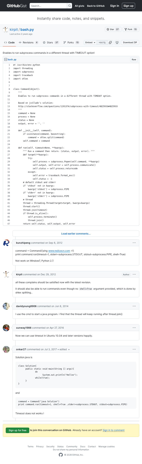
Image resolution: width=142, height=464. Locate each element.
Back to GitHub (96, 5)
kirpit (14, 29)
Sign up (128, 5)
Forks (73, 42)
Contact (92, 446)
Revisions (30, 42)
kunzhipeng (23, 242)
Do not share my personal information (71, 449)
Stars (52, 42)
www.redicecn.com (59, 250)
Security (50, 446)
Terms (30, 446)
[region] (71, 144)
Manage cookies (107, 446)
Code (11, 42)
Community (71, 446)
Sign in (114, 5)
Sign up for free (17, 430)
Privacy (40, 446)
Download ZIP (130, 42)
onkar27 (21, 349)
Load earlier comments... (76, 233)
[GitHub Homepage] (61, 455)
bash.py (27, 29)
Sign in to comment (114, 430)
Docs (82, 446)
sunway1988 (23, 327)
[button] (110, 42)
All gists (79, 5)
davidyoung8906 (26, 306)
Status (60, 446)
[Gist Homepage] (17, 6)
